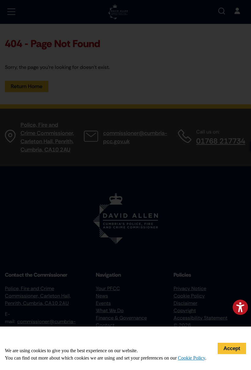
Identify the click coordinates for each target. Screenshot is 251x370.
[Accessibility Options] (240, 307)
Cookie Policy (191, 358)
